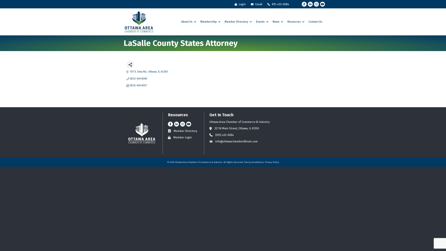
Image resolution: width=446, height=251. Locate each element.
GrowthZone (257, 162)
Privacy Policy (272, 162)
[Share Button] (130, 65)
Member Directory (236, 21)
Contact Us (315, 21)
